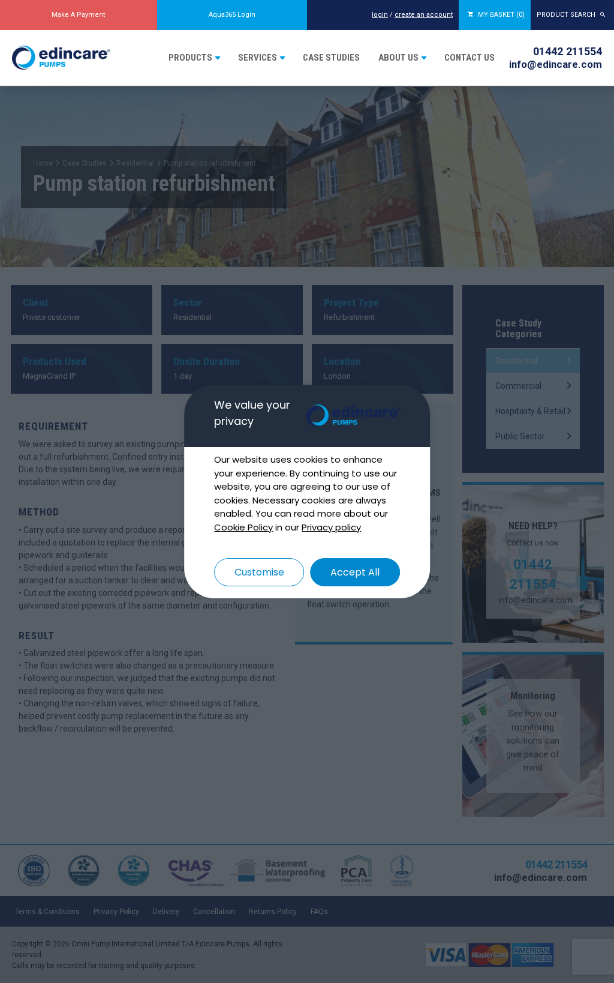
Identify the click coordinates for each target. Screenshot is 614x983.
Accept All (355, 572)
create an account (424, 15)
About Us (398, 57)
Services (257, 57)
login (380, 15)
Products (190, 57)
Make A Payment (78, 15)
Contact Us (469, 57)
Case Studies (331, 57)
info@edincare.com (555, 64)
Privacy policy (331, 527)
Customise (259, 572)
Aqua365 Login (232, 15)
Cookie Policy (243, 527)
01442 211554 (567, 51)
